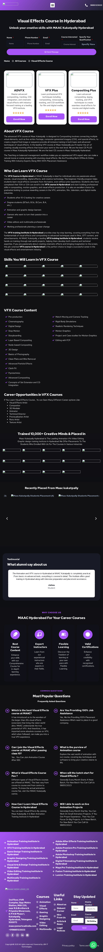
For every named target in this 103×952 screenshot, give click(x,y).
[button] (52, 5)
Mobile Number (89, 903)
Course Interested (69, 37)
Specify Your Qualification (85, 38)
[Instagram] (17, 935)
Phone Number (32, 37)
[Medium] (27, 935)
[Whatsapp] (7, 935)
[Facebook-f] (12, 935)
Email (45, 37)
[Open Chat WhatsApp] (93, 945)
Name (9, 37)
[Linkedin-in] (22, 935)
